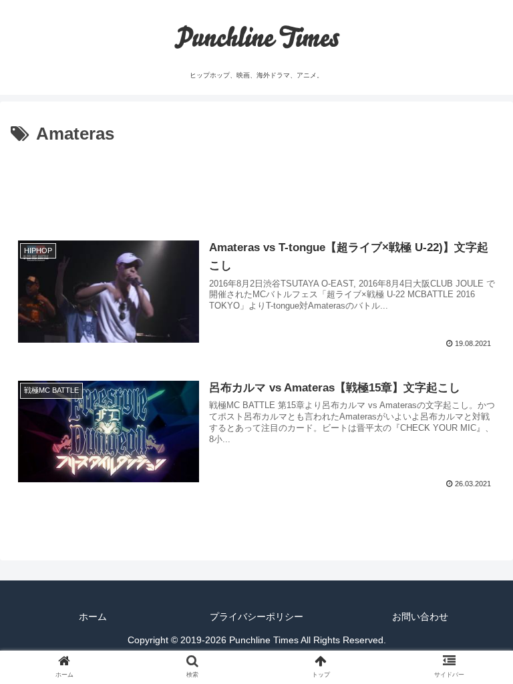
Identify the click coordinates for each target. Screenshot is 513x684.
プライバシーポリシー (256, 616)
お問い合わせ (420, 616)
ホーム (93, 616)
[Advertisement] (256, 186)
